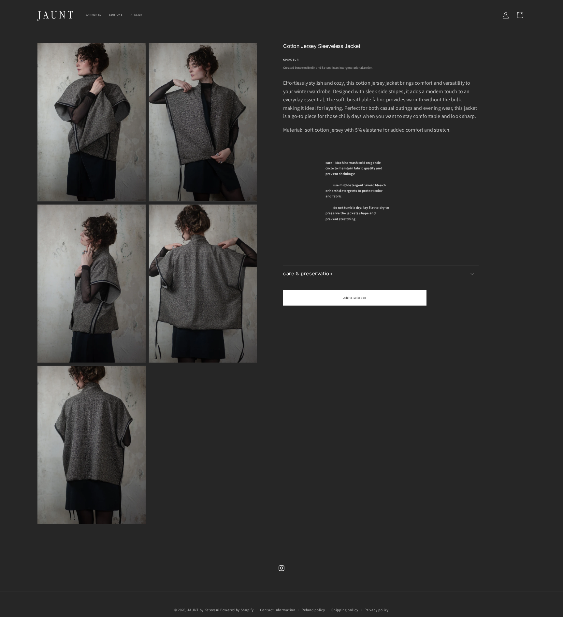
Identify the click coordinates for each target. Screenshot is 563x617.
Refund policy (313, 610)
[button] (381, 273)
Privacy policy (377, 610)
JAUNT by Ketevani (203, 610)
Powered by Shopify (237, 610)
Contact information (277, 610)
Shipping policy (344, 610)
